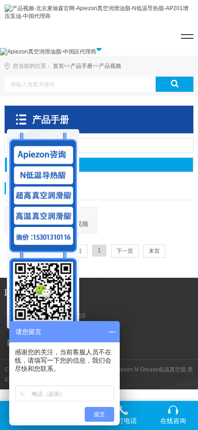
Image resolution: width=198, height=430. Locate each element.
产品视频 (110, 66)
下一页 (124, 251)
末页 (154, 251)
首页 (58, 66)
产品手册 (81, 66)
